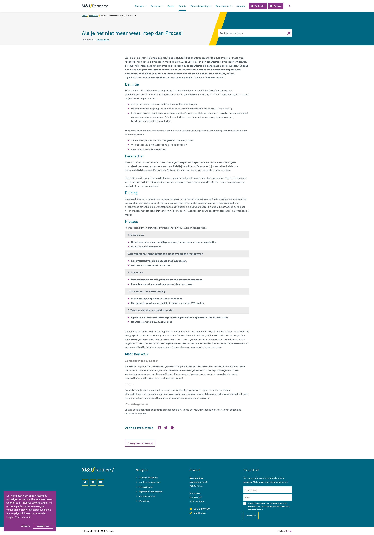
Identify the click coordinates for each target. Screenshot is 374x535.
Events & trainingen (200, 5)
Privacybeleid (145, 487)
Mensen (240, 5)
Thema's (139, 5)
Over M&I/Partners (148, 477)
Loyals (289, 531)
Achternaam (250, 489)
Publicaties (103, 39)
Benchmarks (222, 5)
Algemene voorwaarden (151, 491)
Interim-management (149, 482)
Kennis (182, 5)
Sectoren (155, 5)
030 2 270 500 (202, 508)
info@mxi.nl (200, 513)
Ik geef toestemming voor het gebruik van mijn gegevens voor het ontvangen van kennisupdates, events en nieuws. (269, 506)
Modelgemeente (147, 496)
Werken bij (144, 501)
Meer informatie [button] (23, 517)
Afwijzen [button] (25, 526)
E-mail (248, 497)
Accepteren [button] (43, 526)
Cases (171, 5)
